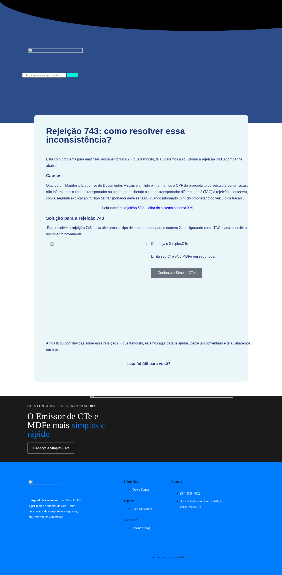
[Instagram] (248, 485)
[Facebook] (248, 498)
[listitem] (149, 263)
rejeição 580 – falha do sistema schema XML (159, 208)
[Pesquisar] (72, 75)
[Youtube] (248, 511)
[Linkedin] (248, 523)
